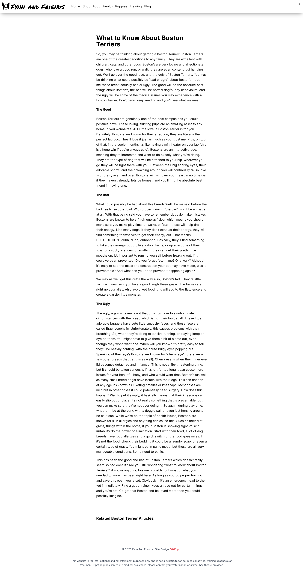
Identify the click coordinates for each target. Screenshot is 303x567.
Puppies (121, 6)
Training (136, 6)
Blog (147, 6)
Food (96, 6)
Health (108, 6)
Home (75, 6)
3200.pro (175, 549)
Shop (86, 6)
